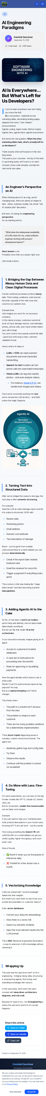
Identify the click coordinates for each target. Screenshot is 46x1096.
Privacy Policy (12, 1084)
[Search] (37, 4)
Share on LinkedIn (18, 1034)
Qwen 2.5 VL (30, 383)
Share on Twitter (17, 1028)
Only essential (15, 1092)
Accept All (32, 1092)
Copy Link (14, 1040)
